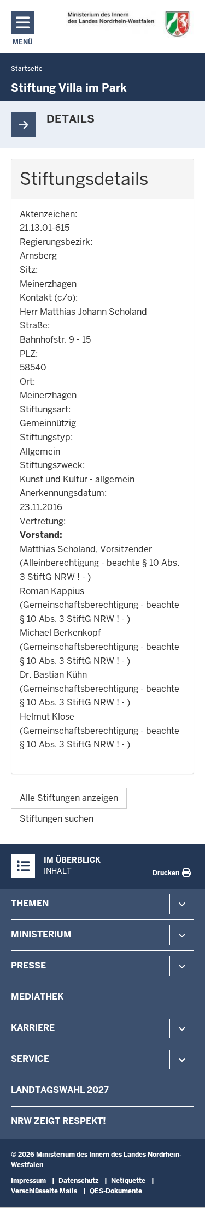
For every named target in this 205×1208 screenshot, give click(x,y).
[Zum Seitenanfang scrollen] (183, 1188)
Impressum (28, 1180)
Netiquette (128, 1180)
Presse (28, 965)
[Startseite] (128, 24)
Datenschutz (78, 1180)
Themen (30, 903)
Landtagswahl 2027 (60, 1090)
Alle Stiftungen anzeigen (69, 798)
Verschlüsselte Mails (44, 1191)
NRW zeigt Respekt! (58, 1121)
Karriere (33, 1027)
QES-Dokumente (116, 1191)
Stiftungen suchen (56, 818)
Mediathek (37, 996)
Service (30, 1059)
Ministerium (41, 934)
